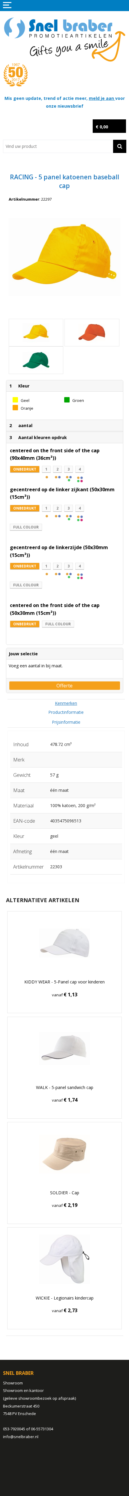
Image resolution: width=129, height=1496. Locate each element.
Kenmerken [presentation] (66, 703)
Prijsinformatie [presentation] (66, 722)
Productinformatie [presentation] (66, 712)
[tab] (66, 703)
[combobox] (58, 146)
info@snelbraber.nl (20, 1436)
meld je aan (102, 98)
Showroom (13, 1383)
